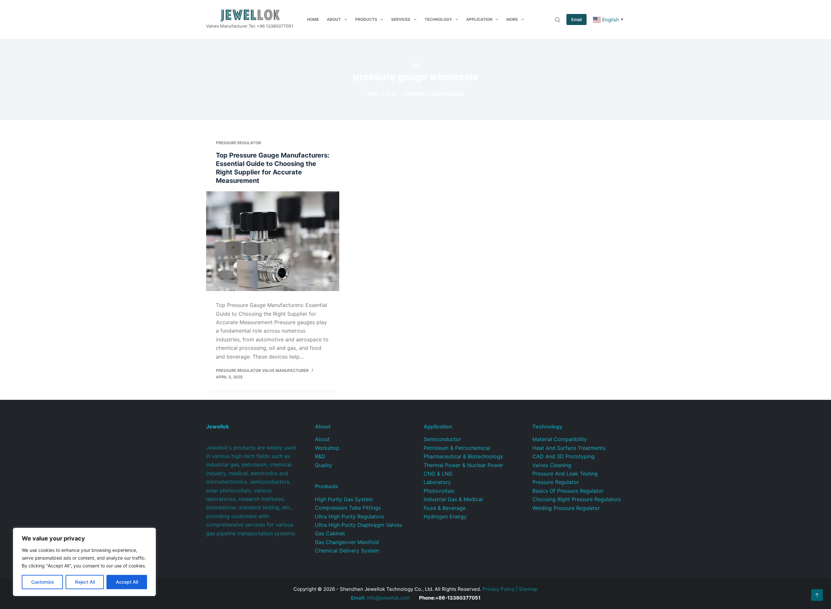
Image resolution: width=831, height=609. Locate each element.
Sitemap (528, 589)
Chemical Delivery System (347, 550)
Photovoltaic (439, 491)
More (512, 19)
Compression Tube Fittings (348, 507)
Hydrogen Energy (445, 516)
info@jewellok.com (380, 598)
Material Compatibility (559, 439)
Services (400, 19)
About (334, 19)
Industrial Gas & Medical (453, 499)
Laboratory (437, 482)
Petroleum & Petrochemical (457, 448)
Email (576, 19)
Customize (42, 582)
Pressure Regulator (238, 142)
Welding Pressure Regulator (566, 508)
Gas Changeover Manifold (347, 542)
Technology (438, 19)
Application (479, 19)
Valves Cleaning (551, 465)
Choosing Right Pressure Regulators (576, 499)
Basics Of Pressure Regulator (567, 491)
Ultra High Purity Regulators (349, 516)
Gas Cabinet (330, 533)
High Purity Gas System (344, 499)
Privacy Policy (498, 589)
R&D (320, 456)
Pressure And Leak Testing (565, 473)
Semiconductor (442, 439)
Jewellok (217, 426)
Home (313, 19)
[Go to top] (817, 595)
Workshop (327, 448)
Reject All (85, 582)
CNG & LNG (438, 473)
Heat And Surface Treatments (568, 448)
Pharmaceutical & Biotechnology (463, 456)
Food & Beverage (444, 508)
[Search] (557, 19)
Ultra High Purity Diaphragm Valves (358, 525)
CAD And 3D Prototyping (563, 456)
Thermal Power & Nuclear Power (463, 465)
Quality (323, 465)
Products (366, 19)
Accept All (127, 582)
